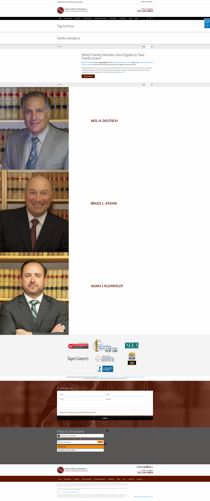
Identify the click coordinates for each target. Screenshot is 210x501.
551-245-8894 (145, 11)
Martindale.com (74, 492)
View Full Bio (102, 136)
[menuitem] (60, 18)
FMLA (89, 64)
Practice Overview (86, 479)
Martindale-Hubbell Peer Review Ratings (108, 377)
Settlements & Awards (101, 18)
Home (60, 18)
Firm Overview (68, 18)
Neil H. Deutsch (88, 62)
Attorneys (77, 18)
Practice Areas (88, 18)
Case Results (122, 18)
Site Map (78, 489)
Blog (136, 18)
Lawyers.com (67, 492)
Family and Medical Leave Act (122, 62)
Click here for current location (68, 435)
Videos (130, 18)
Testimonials (113, 18)
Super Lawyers (121, 377)
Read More (122, 72)
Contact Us (143, 1)
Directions (149, 1)
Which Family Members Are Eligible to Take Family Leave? (113, 56)
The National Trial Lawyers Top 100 (135, 377)
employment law (144, 62)
